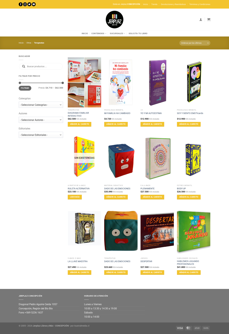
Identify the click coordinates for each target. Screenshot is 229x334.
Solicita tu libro (138, 33)
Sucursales (116, 33)
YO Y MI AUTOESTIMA (151, 113)
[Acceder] (200, 19)
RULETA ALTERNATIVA (79, 188)
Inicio (145, 4)
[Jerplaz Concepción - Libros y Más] (114, 19)
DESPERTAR (146, 261)
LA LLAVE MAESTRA (78, 261)
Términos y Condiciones (199, 4)
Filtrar (25, 88)
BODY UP (181, 188)
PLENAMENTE (148, 188)
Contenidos (97, 33)
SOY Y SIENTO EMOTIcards (190, 113)
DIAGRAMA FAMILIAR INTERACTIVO (78, 114)
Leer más (75, 197)
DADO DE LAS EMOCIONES (117, 188)
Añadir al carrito (79, 124)
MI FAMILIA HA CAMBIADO (117, 113)
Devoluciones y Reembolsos (173, 4)
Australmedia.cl (81, 325)
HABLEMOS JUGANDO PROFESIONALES (188, 263)
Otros (28, 43)
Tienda (154, 4)
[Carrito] (208, 19)
